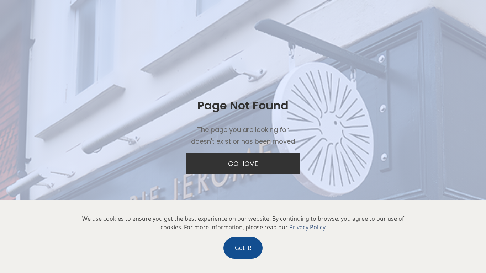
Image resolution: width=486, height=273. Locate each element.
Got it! (243, 248)
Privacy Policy (307, 227)
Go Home (243, 163)
